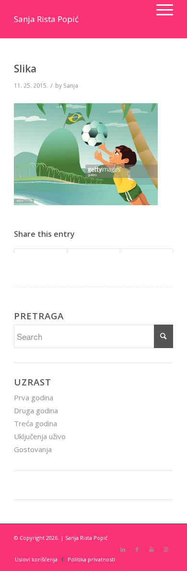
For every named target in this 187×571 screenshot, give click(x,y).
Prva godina (33, 397)
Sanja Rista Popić (46, 18)
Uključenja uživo (40, 436)
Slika (25, 68)
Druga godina (36, 410)
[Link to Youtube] (151, 549)
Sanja (70, 85)
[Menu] (160, 9)
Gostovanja (33, 449)
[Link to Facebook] (137, 549)
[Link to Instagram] (166, 549)
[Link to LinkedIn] (123, 549)
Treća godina (35, 423)
